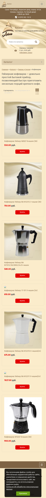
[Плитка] (37, 90)
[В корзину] (15, 50)
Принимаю (23, 493)
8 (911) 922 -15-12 (24, 17)
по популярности (21, 91)
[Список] (37, 93)
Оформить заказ (25, 53)
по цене (7, 93)
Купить (22, 152)
